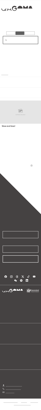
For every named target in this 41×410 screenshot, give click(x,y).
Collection (16, 16)
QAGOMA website (9, 336)
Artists (19, 25)
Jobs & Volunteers (10, 402)
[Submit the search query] (4, 40)
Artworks (8, 25)
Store (5, 338)
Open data (6, 333)
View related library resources (14, 153)
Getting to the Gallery (14, 385)
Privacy (24, 402)
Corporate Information (22, 404)
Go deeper (32, 25)
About (23, 336)
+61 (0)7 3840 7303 (13, 389)
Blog (23, 333)
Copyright (34, 402)
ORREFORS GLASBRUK (11, 129)
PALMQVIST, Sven (9, 132)
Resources (30, 33)
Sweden (4, 74)
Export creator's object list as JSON (16, 166)
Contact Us (10, 392)
